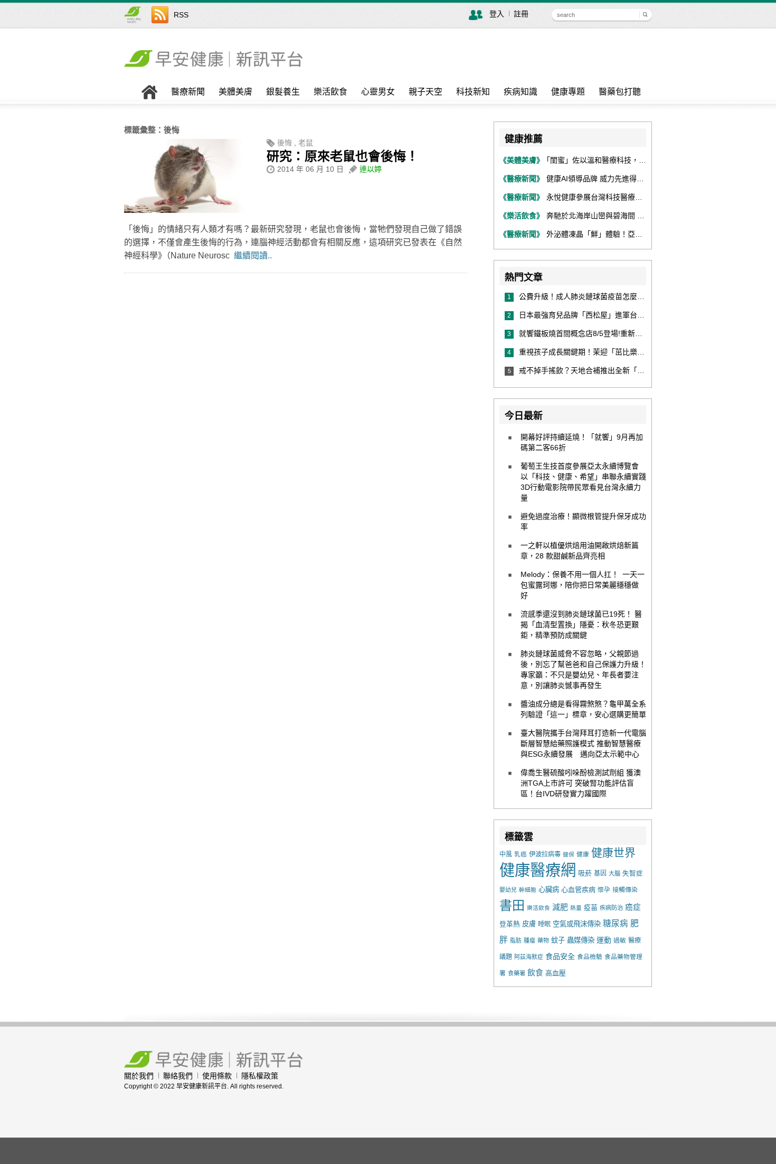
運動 (604, 940)
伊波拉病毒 (545, 854)
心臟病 (548, 889)
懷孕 (604, 889)
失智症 (632, 873)
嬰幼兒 (508, 890)
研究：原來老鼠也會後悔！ (343, 156)
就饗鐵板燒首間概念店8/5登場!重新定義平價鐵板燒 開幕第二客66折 (633, 333)
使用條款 (217, 1076)
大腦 (614, 873)
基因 (600, 873)
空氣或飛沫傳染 (577, 924)
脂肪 (516, 940)
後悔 (284, 142)
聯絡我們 (178, 1076)
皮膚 (529, 924)
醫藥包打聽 (620, 92)
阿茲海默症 (528, 957)
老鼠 (305, 142)
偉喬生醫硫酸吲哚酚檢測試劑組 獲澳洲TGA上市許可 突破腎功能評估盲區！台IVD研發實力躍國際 (581, 783)
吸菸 (585, 873)
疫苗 (591, 907)
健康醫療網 (537, 870)
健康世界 (613, 852)
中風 (505, 854)
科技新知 (473, 92)
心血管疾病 (578, 889)
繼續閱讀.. (253, 255)
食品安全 (560, 956)
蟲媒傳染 (580, 940)
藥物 (543, 940)
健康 (582, 854)
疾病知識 (520, 92)
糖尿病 (615, 923)
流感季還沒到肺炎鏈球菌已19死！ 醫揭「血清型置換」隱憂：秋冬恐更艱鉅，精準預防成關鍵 (581, 624)
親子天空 (425, 92)
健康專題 (568, 92)
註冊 (521, 14)
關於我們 (139, 1076)
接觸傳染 (625, 889)
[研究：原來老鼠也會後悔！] (190, 210)
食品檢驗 (589, 957)
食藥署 (516, 973)
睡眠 (544, 924)
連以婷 (370, 169)
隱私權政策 (259, 1076)
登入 (496, 14)
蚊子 (558, 940)
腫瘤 (529, 940)
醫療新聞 (188, 92)
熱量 (576, 908)
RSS (181, 15)
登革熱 (509, 924)
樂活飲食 (330, 92)
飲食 (535, 973)
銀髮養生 (283, 92)
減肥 (560, 907)
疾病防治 (611, 908)
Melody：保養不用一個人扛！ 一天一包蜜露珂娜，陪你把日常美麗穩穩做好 (583, 585)
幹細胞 (527, 890)
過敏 (619, 940)
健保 (568, 854)
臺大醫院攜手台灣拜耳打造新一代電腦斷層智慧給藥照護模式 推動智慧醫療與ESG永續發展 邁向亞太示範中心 (583, 743)
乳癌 (520, 854)
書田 (512, 905)
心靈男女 (378, 92)
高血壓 (555, 973)
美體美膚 (235, 92)
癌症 (633, 907)
